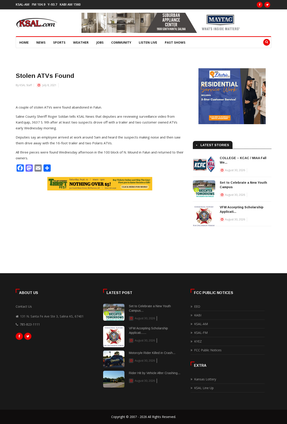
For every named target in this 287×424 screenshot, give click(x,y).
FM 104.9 (38, 4)
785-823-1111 (30, 324)
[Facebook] (260, 5)
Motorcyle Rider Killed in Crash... (152, 353)
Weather (81, 42)
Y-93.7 (52, 4)
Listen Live (148, 42)
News (41, 42)
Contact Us (24, 306)
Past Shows (175, 42)
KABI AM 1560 (70, 4)
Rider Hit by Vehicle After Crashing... (154, 373)
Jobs (100, 42)
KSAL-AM (22, 4)
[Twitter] (267, 5)
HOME (24, 42)
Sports (59, 42)
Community (121, 42)
